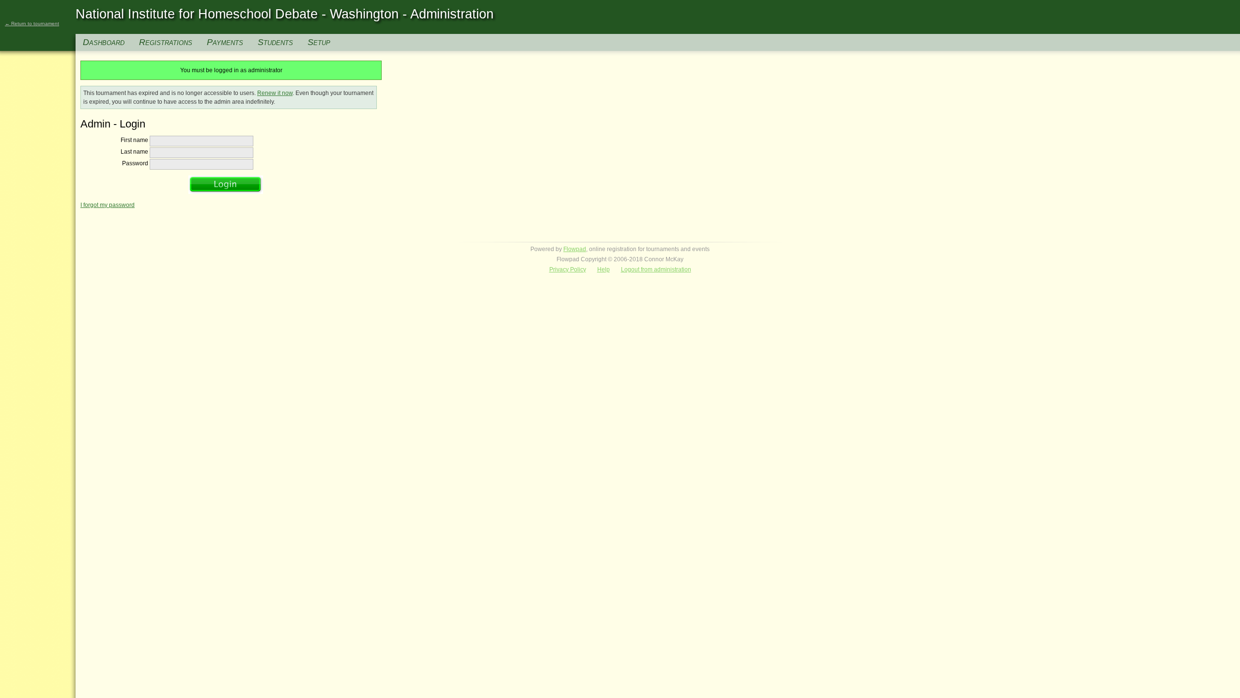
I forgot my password (107, 205)
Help (603, 269)
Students (275, 42)
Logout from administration (656, 269)
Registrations (165, 42)
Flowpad (574, 249)
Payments (225, 42)
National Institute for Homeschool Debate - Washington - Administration (285, 14)
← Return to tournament (32, 23)
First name (134, 140)
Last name (134, 151)
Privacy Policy (567, 269)
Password (135, 163)
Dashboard (103, 42)
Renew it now (275, 93)
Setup (319, 42)
